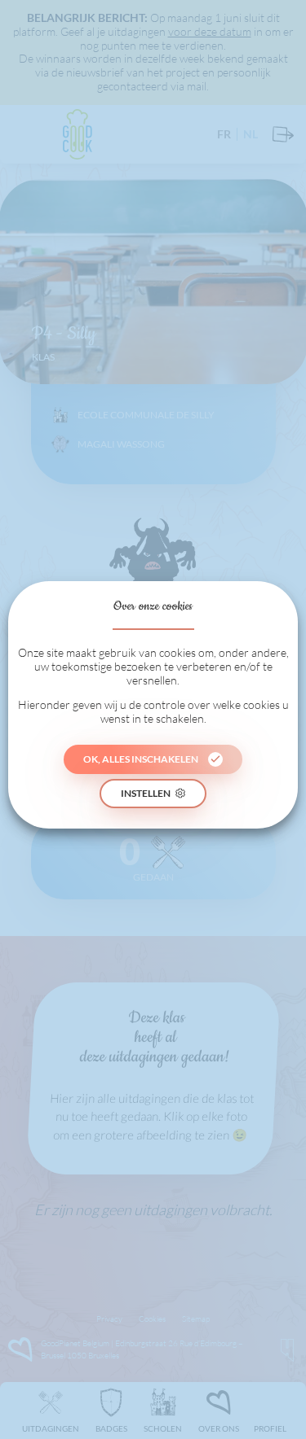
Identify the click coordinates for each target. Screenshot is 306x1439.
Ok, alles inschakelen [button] (140, 759)
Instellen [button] (146, 793)
